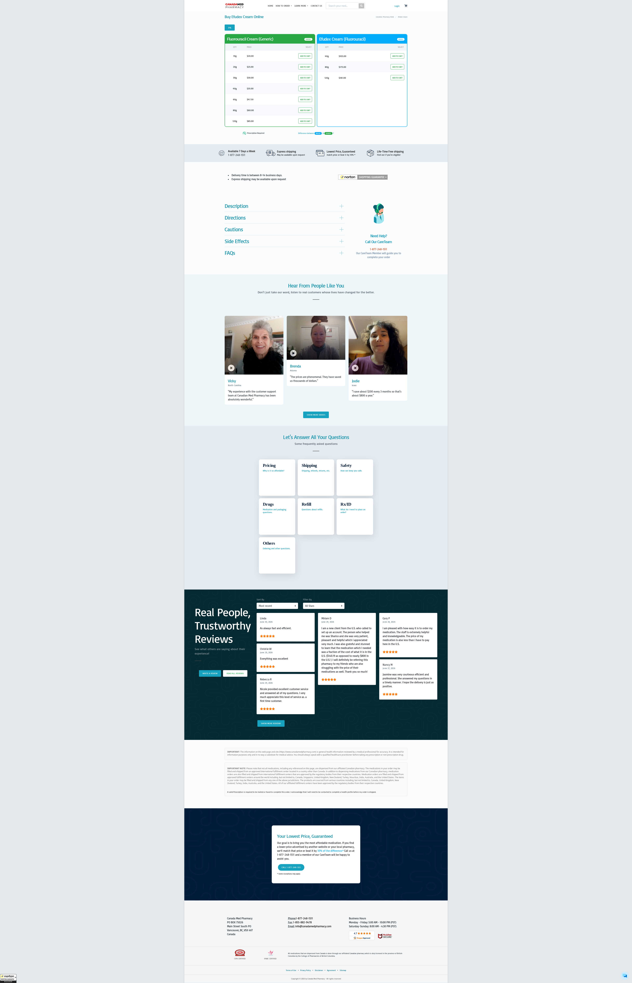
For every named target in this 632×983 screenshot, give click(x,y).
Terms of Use (291, 970)
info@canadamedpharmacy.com (313, 926)
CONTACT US (316, 5)
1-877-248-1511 (304, 918)
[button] (8, 978)
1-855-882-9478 (302, 922)
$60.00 (250, 110)
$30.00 (250, 77)
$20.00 (250, 55)
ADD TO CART (305, 56)
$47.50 (250, 99)
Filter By (307, 599)
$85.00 (250, 121)
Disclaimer (319, 970)
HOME (270, 5)
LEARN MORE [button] (300, 5)
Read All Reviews (235, 673)
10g (235, 55)
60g (235, 99)
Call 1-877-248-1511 (291, 867)
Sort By (260, 599)
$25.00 (250, 66)
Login (397, 6)
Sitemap (343, 970)
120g (235, 121)
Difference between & (316, 133)
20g (235, 66)
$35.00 (250, 88)
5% (229, 27)
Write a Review (210, 673)
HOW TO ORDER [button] (283, 5)
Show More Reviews (271, 723)
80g (235, 110)
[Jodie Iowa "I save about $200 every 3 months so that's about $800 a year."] (378, 401)
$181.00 (342, 77)
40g (235, 88)
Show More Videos (316, 415)
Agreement (331, 970)
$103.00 (342, 56)
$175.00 (342, 66)
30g (235, 77)
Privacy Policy (305, 970)
